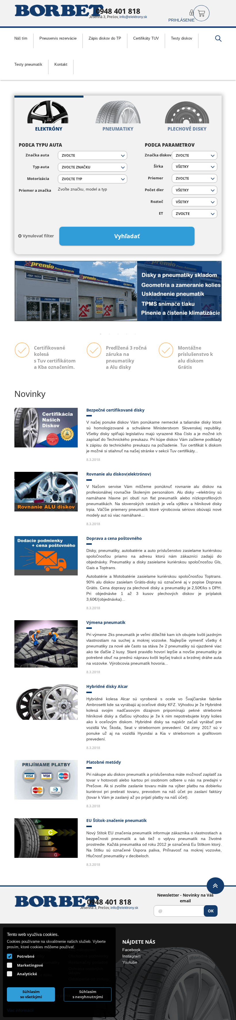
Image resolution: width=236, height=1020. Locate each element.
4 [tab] (127, 334)
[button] (92, 155)
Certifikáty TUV (146, 38)
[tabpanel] (118, 291)
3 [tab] (118, 334)
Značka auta (37, 155)
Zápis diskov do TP (105, 38)
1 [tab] (101, 334)
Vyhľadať (127, 236)
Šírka (158, 166)
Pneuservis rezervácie (58, 38)
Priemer (155, 178)
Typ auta (41, 166)
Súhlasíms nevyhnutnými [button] (88, 994)
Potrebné (26, 956)
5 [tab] (135, 334)
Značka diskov (154, 155)
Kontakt (60, 64)
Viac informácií (20, 1010)
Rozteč (157, 201)
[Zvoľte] (194, 213)
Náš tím (20, 38)
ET (161, 213)
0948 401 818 (118, 11)
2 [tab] (109, 334)
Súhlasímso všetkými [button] (31, 994)
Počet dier (154, 189)
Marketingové (30, 965)
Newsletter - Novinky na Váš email (185, 897)
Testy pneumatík (28, 64)
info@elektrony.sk (133, 16)
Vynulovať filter (38, 235)
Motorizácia (38, 178)
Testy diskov (181, 38)
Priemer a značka (34, 190)
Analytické (27, 973)
